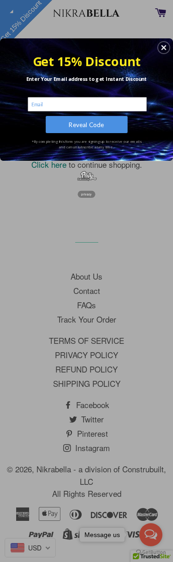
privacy (86, 194)
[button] (163, 47)
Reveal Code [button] (86, 124)
